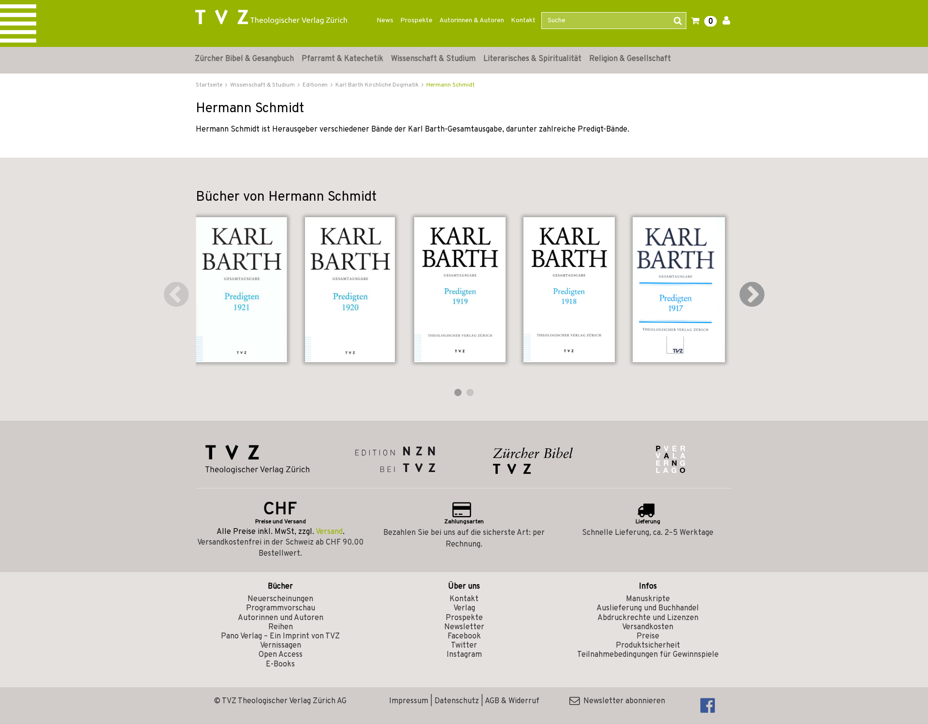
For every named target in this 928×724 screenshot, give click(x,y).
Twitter (464, 645)
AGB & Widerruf (512, 701)
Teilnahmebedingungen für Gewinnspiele (648, 655)
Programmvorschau (280, 608)
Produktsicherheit (648, 645)
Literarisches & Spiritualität (532, 59)
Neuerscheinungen (280, 599)
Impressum (408, 701)
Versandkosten (647, 627)
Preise (648, 636)
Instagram (464, 655)
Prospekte (416, 20)
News (385, 20)
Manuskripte (648, 599)
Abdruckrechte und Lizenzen (647, 618)
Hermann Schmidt (450, 85)
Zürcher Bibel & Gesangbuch (244, 59)
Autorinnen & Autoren (471, 20)
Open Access (281, 655)
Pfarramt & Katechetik (342, 59)
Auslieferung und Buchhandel (647, 608)
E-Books (280, 664)
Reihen (280, 627)
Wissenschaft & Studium (433, 59)
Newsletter (464, 627)
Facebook (464, 636)
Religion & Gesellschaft (630, 59)
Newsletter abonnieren (622, 701)
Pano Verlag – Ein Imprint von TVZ (280, 636)
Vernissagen (280, 645)
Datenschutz (457, 701)
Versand (329, 532)
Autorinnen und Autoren (280, 618)
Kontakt (523, 20)
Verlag (464, 608)
